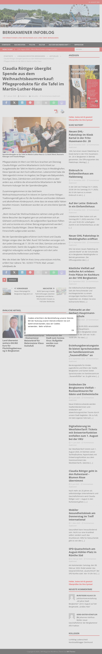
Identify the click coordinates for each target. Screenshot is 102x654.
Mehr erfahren (45, 326)
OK (73, 330)
